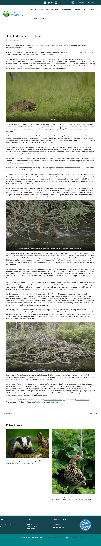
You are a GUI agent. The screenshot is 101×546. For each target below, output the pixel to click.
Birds (53, 499)
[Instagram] (56, 2)
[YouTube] (52, 2)
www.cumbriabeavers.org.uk (54, 400)
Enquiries (56, 524)
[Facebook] (45, 2)
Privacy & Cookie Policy (54, 537)
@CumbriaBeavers (82, 400)
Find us (29, 524)
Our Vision (49, 9)
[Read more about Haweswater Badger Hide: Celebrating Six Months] (27, 443)
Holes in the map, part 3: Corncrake (65, 496)
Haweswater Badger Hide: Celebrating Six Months (25, 460)
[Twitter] (49, 2)
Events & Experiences (63, 9)
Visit (44, 18)
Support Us (35, 18)
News (92, 9)
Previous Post (8, 413)
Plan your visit (32, 526)
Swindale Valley (72, 499)
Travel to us (31, 528)
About (40, 9)
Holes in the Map (61, 499)
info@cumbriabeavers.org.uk (47, 402)
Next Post (94, 413)
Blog (1, 526)
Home (33, 9)
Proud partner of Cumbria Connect (87, 2)
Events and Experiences (8, 524)
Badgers (8, 463)
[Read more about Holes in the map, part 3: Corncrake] (73, 461)
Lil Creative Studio (76, 537)
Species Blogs (16, 463)
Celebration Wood (81, 9)
